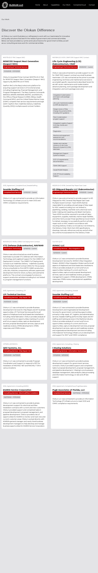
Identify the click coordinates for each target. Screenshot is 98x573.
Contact (92, 5)
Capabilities (55, 5)
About (45, 5)
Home (37, 5)
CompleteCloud (79, 5)
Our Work (66, 5)
